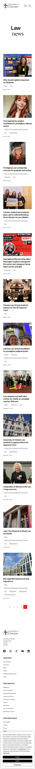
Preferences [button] (6, 753)
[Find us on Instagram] (10, 651)
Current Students (8, 690)
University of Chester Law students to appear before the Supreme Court (15, 442)
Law (11, 86)
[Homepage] (10, 5)
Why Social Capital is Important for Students (16, 81)
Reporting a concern (9, 711)
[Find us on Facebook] (4, 651)
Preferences (17, 765)
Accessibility (6, 722)
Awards (6, 354)
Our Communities (8, 708)
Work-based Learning (9, 594)
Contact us (6, 665)
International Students (9, 693)
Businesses (6, 705)
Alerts (5, 677)
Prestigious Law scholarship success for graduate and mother (17, 169)
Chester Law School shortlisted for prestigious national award (16, 350)
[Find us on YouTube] (22, 651)
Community (7, 270)
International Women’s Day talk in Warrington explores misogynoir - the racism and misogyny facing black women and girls (17, 263)
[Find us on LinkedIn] (28, 651)
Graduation (7, 177)
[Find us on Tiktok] (16, 651)
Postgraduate (12, 591)
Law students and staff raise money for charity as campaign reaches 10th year (16, 399)
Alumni (5, 702)
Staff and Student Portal (9, 674)
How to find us (7, 662)
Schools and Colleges (9, 699)
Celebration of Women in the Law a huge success (17, 488)
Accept (17, 757)
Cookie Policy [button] (22, 749)
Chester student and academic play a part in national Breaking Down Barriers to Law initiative (16, 214)
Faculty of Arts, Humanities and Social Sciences (16, 129)
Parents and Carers (8, 696)
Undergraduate (13, 133)
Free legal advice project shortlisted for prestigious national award (17, 123)
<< (9, 607)
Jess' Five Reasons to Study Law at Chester (17, 532)
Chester (6, 405)
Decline (17, 761)
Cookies (5, 725)
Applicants (6, 687)
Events (5, 671)
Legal (4, 731)
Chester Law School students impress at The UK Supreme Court (15, 307)
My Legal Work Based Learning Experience (16, 580)
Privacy (5, 728)
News (4, 668)
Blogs (5, 86)
